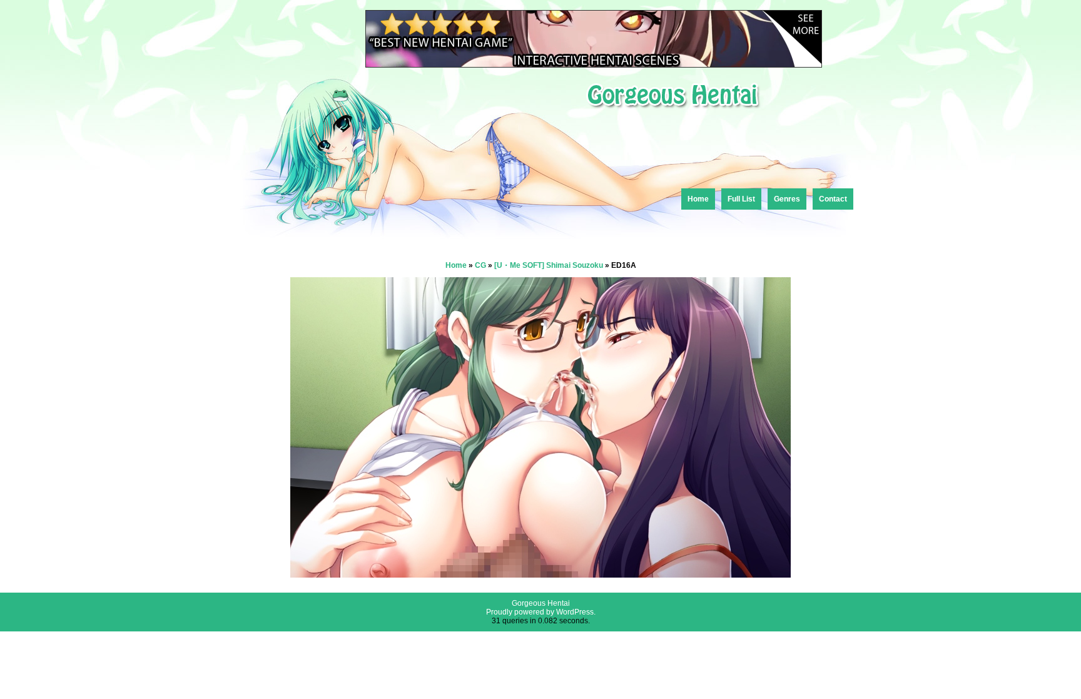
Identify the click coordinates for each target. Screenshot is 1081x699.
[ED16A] (540, 574)
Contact (833, 199)
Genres (787, 199)
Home (698, 199)
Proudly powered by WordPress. (541, 612)
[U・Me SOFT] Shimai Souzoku (548, 265)
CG (480, 265)
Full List (741, 199)
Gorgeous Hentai (541, 603)
